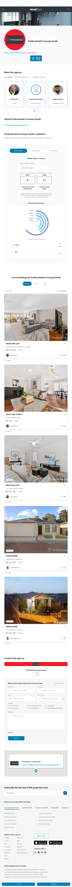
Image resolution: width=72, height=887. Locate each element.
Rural (5, 855)
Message (10, 712)
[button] (36, 771)
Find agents (7, 847)
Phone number (40, 695)
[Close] (57, 758)
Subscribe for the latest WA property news (26, 787)
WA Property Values (22, 853)
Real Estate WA (27, 808)
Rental (36, 150)
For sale (27, 283)
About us (19, 844)
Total (54, 150)
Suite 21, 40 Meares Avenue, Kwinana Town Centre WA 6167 (20, 52)
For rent (36, 283)
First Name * (11, 687)
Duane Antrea (13, 355)
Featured (63, 291)
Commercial (7, 850)
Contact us (20, 838)
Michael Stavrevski (15, 567)
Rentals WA (55, 808)
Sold (45, 283)
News (18, 841)
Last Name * (40, 687)
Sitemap (19, 847)
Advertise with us (21, 850)
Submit (16, 738)
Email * (9, 695)
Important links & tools (11, 808)
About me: (10, 703)
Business (6, 853)
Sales (18, 150)
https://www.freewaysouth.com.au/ (17, 125)
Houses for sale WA (42, 808)
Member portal (41, 836)
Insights (6, 858)
